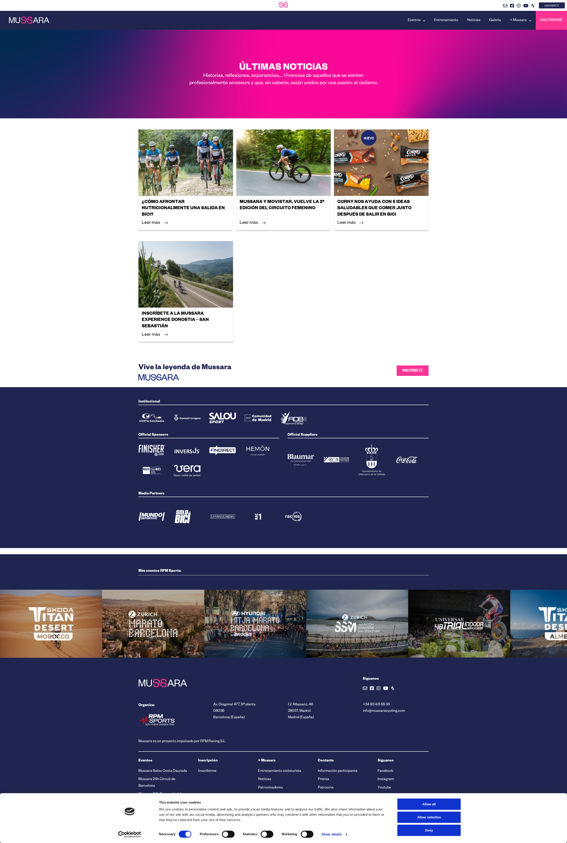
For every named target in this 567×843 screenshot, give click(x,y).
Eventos (414, 21)
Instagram (386, 780)
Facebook (385, 771)
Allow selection (429, 817)
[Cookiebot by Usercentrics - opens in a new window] (129, 834)
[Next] (33, 671)
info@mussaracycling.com (384, 711)
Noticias (473, 21)
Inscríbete (412, 371)
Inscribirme (551, 21)
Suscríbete (551, 6)
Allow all (429, 804)
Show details (332, 834)
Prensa (323, 780)
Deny (429, 830)
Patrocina (326, 788)
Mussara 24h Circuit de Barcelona (156, 783)
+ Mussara (518, 21)
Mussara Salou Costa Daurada (162, 771)
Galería (495, 21)
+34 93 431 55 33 (376, 705)
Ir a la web (153, 640)
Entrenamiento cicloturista (279, 771)
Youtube (384, 788)
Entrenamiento (446, 21)
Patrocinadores (270, 788)
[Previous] (24, 671)
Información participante (337, 771)
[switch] (228, 834)
